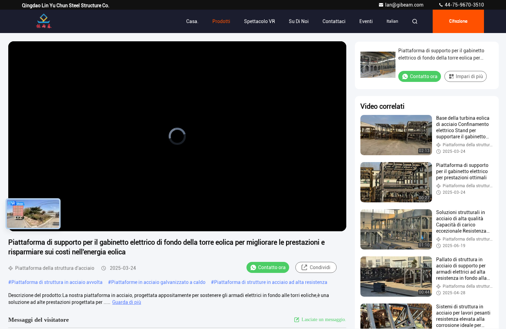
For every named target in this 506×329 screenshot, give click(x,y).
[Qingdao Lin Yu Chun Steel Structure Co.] (43, 21)
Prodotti (221, 21)
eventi (366, 21)
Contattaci (334, 21)
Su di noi (299, 21)
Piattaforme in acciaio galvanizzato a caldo (158, 282)
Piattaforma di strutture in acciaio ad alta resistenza (270, 282)
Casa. (192, 21)
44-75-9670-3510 (464, 5)
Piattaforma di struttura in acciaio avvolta (57, 282)
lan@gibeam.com (404, 5)
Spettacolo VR (259, 21)
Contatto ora (272, 267)
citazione (458, 21)
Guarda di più (126, 302)
